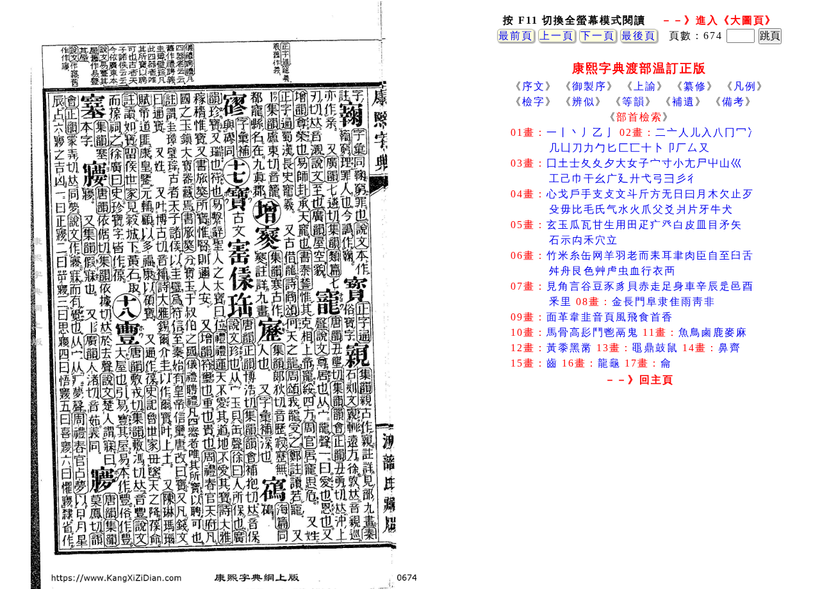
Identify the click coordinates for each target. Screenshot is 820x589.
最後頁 (638, 35)
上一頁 (556, 35)
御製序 (589, 86)
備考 (733, 101)
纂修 (695, 86)
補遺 (683, 101)
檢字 (533, 101)
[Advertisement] (639, 493)
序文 (533, 86)
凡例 (745, 86)
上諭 (645, 86)
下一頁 (597, 35)
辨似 (583, 101)
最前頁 (515, 35)
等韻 (633, 101)
